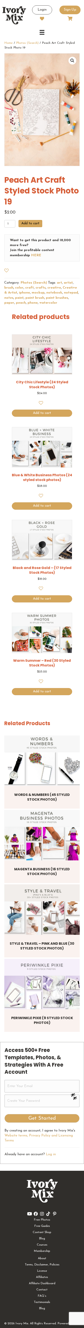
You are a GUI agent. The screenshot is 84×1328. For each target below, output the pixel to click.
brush (8, 287)
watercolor (48, 303)
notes (8, 298)
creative (54, 287)
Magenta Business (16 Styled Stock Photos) (42, 871)
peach (21, 303)
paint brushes (57, 298)
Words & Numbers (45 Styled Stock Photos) (42, 797)
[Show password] (75, 1094)
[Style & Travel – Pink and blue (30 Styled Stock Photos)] (42, 909)
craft (29, 287)
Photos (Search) (27, 43)
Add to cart (30, 223)
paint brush (34, 298)
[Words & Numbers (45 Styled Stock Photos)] (42, 761)
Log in (51, 1154)
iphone (24, 292)
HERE (36, 255)
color (19, 287)
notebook (54, 292)
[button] (72, 60)
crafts (41, 287)
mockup (38, 292)
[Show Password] (75, 1099)
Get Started (42, 1118)
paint (19, 298)
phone (33, 303)
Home (8, 43)
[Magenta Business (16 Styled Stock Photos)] (42, 835)
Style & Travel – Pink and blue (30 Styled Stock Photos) (42, 946)
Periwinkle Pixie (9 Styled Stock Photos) (42, 1020)
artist (68, 282)
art (59, 282)
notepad (71, 292)
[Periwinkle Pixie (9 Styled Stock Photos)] (42, 984)
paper (9, 303)
